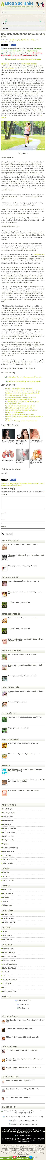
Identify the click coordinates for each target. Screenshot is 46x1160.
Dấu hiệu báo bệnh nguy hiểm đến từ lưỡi (23, 790)
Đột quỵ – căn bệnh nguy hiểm (14, 412)
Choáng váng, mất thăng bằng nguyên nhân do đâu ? (25, 691)
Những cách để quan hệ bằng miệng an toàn (22, 1037)
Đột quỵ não (5, 64)
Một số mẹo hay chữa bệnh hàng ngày (22, 654)
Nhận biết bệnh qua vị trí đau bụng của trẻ (23, 544)
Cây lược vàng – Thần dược (18, 728)
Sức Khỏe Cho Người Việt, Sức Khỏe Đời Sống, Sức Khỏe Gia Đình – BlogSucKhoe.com (23, 1139)
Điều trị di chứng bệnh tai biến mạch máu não (19, 414)
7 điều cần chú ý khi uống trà (19, 602)
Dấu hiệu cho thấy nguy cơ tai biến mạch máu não (21, 421)
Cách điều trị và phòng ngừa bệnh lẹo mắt (23, 581)
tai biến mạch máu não (29, 64)
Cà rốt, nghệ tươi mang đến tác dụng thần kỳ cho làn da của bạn (24, 1059)
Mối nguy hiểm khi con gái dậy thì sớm (22, 566)
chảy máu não (9, 68)
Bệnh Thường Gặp (15, 40)
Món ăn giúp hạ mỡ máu (13, 403)
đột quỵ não (18, 485)
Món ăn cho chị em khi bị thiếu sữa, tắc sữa (24, 754)
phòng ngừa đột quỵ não (27, 483)
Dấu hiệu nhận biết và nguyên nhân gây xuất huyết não (22, 393)
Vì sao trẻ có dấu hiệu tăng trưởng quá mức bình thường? (26, 555)
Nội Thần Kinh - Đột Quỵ (28, 40)
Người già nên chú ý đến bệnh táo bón (22, 676)
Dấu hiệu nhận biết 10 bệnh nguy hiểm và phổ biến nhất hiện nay (25, 770)
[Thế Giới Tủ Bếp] (23, 1004)
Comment (4, 494)
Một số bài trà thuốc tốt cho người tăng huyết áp (20, 397)
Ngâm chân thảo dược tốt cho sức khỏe (23, 618)
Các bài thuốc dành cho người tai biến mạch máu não (22, 401)
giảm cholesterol (39, 254)
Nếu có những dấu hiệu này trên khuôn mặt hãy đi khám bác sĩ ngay (25, 639)
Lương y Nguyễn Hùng (36, 1140)
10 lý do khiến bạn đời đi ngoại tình (19, 1028)
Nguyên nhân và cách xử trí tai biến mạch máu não (21, 410)
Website (3, 526)
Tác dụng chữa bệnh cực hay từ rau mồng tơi (25, 717)
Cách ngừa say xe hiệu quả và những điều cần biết (25, 592)
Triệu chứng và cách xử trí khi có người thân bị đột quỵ (22, 391)
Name (3, 513)
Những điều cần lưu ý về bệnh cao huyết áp (19, 408)
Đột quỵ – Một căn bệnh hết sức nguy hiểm (18, 388)
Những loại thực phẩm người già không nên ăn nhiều (25, 665)
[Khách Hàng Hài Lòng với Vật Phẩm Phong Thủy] (23, 1000)
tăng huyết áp (11, 485)
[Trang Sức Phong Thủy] (23, 377)
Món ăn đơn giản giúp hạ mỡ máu (15, 395)
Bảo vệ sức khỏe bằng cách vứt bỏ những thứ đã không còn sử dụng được (26, 780)
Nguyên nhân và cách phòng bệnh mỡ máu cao (20, 406)
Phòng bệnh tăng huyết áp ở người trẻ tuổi (18, 399)
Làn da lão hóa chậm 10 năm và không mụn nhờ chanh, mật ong (24, 1068)
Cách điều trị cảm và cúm (17, 702)
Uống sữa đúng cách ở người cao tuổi (20, 1080)
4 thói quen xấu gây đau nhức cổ (18, 1097)
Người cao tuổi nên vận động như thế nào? (22, 1089)
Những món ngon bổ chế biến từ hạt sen (23, 743)
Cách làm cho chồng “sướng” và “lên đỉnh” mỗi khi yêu (25, 1020)
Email (3, 520)
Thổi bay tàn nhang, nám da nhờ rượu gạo (21, 1050)
